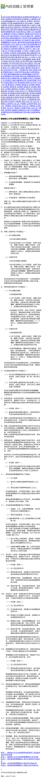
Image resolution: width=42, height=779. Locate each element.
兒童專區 (6, 53)
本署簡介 (30, 21)
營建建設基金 (8, 72)
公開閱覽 (33, 19)
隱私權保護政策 (16, 17)
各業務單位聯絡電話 (18, 49)
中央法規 (23, 36)
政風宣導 (27, 95)
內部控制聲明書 (31, 44)
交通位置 (28, 89)
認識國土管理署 (6, 23)
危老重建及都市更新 (16, 55)
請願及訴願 (10, 40)
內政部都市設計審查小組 (25, 32)
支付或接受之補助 (28, 40)
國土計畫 (36, 49)
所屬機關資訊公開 (7, 42)
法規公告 (29, 102)
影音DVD (23, 91)
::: (1, 15)
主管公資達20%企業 (18, 44)
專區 (2, 102)
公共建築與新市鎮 (33, 99)
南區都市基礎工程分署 (28, 82)
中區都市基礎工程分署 (11, 82)
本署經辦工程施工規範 (16, 95)
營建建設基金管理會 (31, 34)
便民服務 (12, 46)
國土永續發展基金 (33, 72)
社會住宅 (4, 51)
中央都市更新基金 (19, 72)
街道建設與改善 (18, 97)
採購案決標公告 (16, 78)
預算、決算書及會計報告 (23, 70)
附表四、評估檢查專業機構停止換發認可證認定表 (19, 763)
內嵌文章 (30, 110)
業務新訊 (26, 19)
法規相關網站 (26, 59)
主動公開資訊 (14, 36)
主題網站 (18, 85)
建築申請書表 (21, 93)
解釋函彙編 (8, 21)
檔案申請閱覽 (35, 46)
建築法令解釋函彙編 (23, 74)
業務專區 (18, 25)
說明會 (37, 40)
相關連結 (36, 110)
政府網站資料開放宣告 (31, 17)
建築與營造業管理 (31, 55)
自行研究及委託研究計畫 (18, 63)
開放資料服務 (29, 42)
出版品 (17, 91)
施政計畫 (35, 59)
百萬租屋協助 (22, 53)
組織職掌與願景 (18, 23)
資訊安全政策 (6, 17)
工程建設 (32, 51)
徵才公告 (16, 21)
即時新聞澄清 (18, 19)
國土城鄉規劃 (32, 53)
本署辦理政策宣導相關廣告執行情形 (14, 112)
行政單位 (33, 25)
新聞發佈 (9, 19)
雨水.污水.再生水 (31, 57)
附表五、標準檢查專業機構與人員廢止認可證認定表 (19, 765)
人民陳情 (26, 46)
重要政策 (11, 85)
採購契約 (18, 40)
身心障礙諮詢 (6, 49)
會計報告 (4, 74)
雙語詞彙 (14, 57)
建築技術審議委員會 (31, 30)
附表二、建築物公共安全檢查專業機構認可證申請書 (19, 757)
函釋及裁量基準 (15, 38)
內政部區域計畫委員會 (12, 27)
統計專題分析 (17, 61)
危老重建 (18, 51)
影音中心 (29, 49)
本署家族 (4, 25)
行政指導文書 (26, 38)
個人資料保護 (19, 42)
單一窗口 (19, 46)
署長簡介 (37, 21)
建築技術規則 (16, 59)
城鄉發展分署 (21, 80)
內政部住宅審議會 (17, 34)
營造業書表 (12, 93)
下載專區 (30, 91)
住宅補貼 (11, 51)
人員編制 (36, 23)
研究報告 (11, 91)
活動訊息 (23, 21)
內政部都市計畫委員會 (29, 27)
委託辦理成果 (28, 61)
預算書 (35, 70)
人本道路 (25, 51)
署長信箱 (21, 57)
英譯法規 (7, 59)
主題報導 (13, 53)
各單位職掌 (28, 23)
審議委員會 (26, 25)
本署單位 (11, 25)
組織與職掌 (7, 76)
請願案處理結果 (32, 76)
